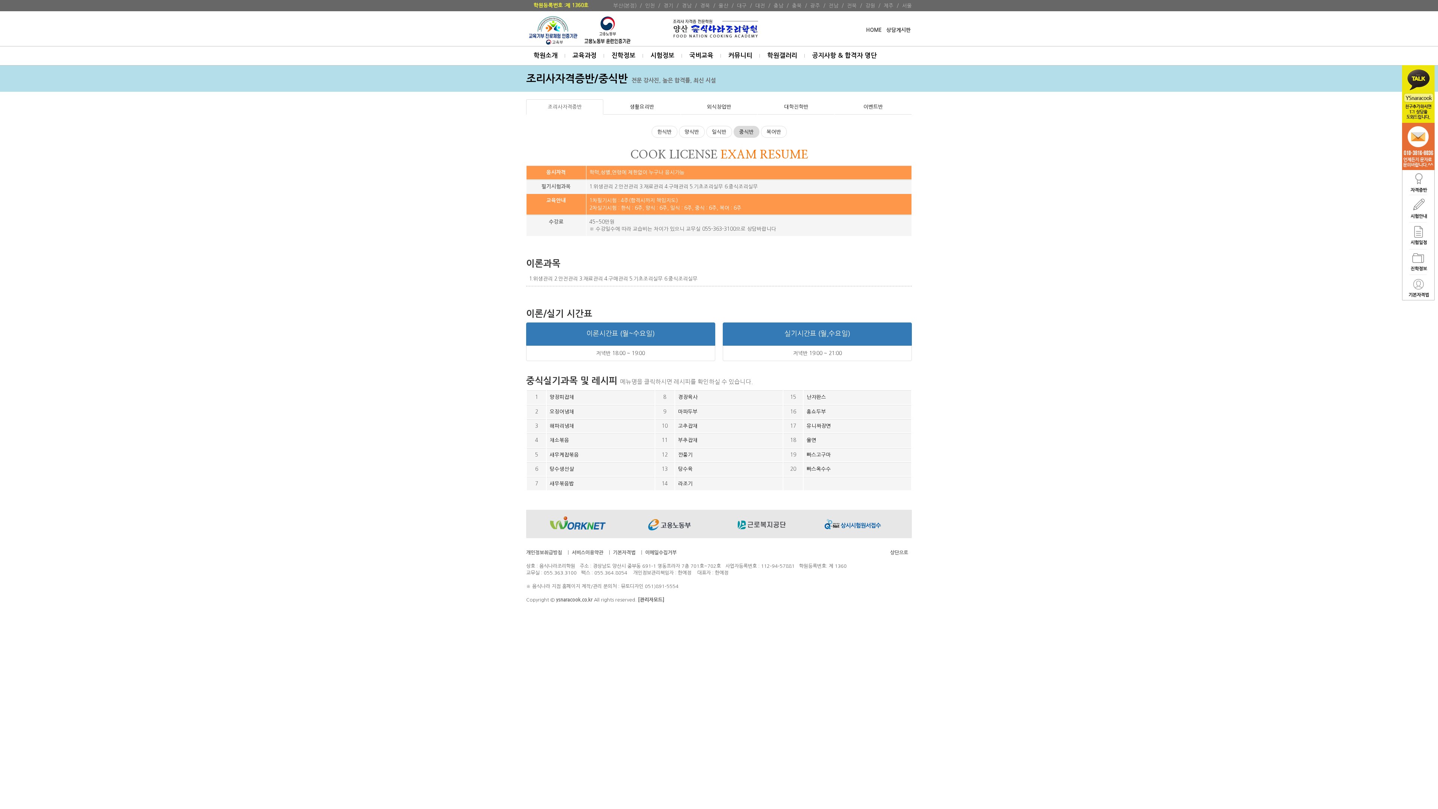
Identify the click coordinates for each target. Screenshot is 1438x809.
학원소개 (546, 55)
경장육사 (688, 397)
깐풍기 (685, 454)
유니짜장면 (819, 425)
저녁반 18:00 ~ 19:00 (620, 353)
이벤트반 (873, 106)
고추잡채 (688, 425)
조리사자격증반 (565, 106)
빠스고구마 (819, 454)
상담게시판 (898, 30)
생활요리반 (642, 106)
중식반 (746, 131)
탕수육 (685, 469)
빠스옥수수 (819, 469)
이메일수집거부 (661, 552)
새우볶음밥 (562, 483)
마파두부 (688, 411)
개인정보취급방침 (544, 552)
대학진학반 (796, 106)
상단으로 (899, 552)
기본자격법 (624, 552)
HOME (874, 30)
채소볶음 (559, 440)
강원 (870, 5)
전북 (852, 5)
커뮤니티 (740, 55)
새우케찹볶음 (564, 454)
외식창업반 (719, 106)
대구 (742, 5)
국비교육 (701, 55)
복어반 (774, 131)
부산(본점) (625, 5)
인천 (650, 5)
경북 (705, 5)
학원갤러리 (782, 55)
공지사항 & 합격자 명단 (844, 55)
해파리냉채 (562, 425)
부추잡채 (688, 440)
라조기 (685, 483)
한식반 (664, 131)
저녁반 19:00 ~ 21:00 (817, 353)
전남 (833, 5)
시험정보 (662, 55)
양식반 (692, 131)
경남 (687, 5)
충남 (778, 5)
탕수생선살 (562, 469)
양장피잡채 (562, 397)
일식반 (719, 131)
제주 (889, 5)
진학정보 (623, 55)
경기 (668, 5)
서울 (907, 5)
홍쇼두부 (816, 411)
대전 (760, 5)
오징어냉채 (562, 411)
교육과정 (585, 55)
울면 (811, 440)
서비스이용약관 (587, 552)
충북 (797, 5)
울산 (723, 5)
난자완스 (816, 397)
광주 (815, 5)
